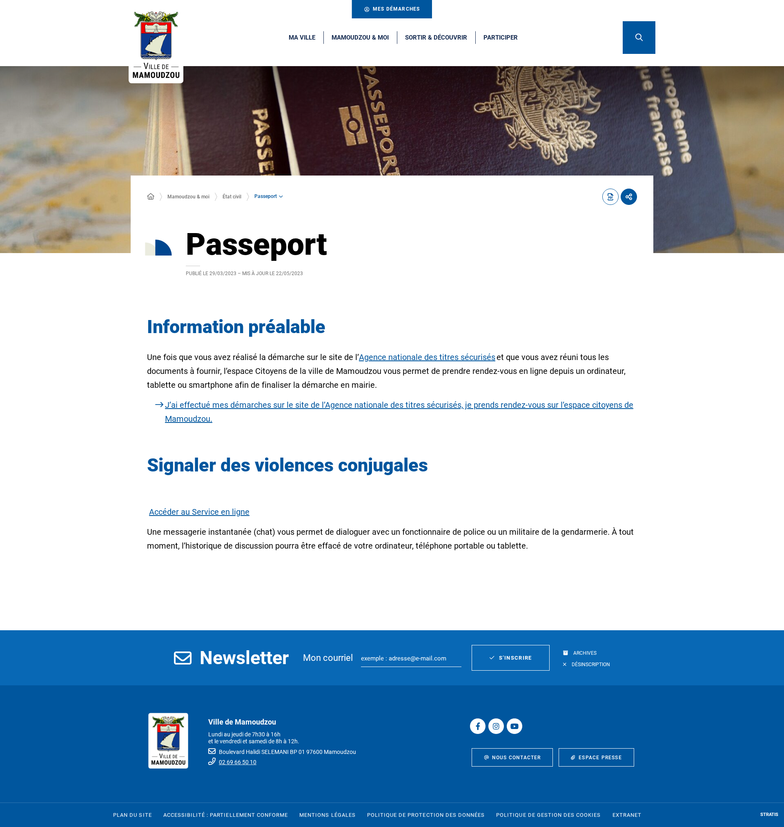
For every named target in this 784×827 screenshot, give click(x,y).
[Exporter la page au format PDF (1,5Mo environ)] (610, 197)
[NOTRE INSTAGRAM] (496, 726)
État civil (232, 197)
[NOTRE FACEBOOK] (478, 726)
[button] (639, 37)
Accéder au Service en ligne (199, 512)
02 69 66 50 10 (237, 762)
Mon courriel (328, 658)
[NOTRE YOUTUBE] (514, 726)
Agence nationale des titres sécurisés (427, 357)
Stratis (769, 814)
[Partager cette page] (629, 197)
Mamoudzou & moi (188, 197)
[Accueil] (150, 197)
